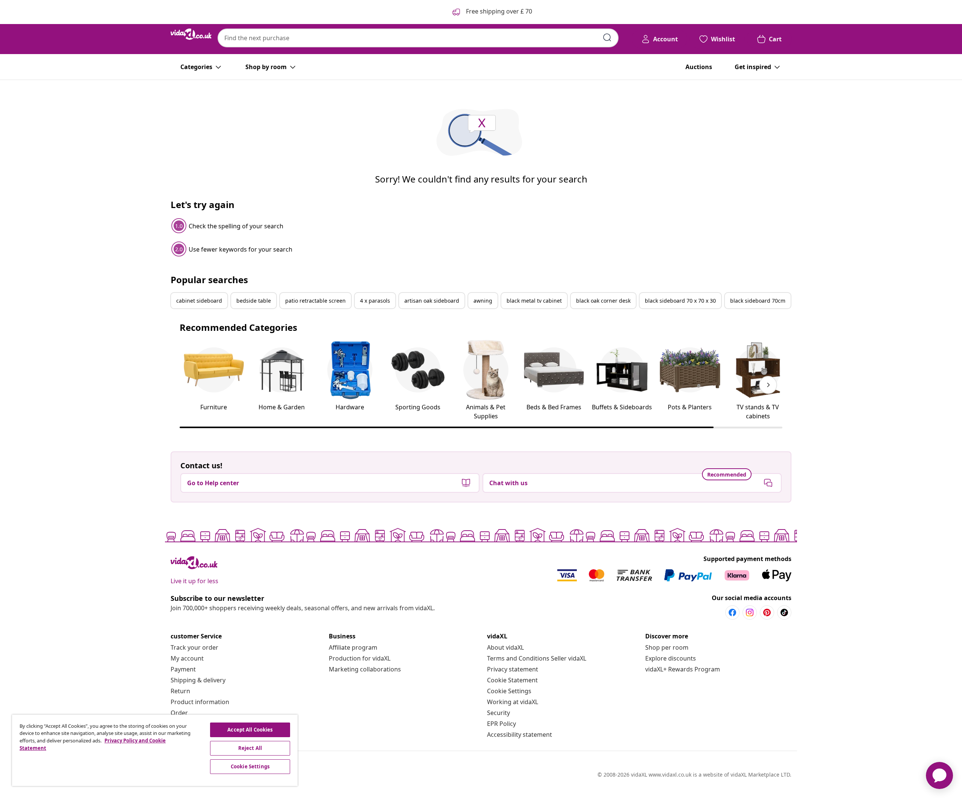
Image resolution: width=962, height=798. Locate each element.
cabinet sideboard (199, 300)
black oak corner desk (603, 300)
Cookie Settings (509, 691)
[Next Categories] (768, 385)
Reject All (250, 748)
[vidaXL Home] (191, 34)
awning (482, 300)
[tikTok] (784, 612)
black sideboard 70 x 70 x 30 (680, 300)
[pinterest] (767, 612)
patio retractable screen (315, 300)
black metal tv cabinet (534, 300)
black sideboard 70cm (757, 300)
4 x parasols (375, 300)
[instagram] (749, 612)
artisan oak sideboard (431, 300)
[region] (155, 750)
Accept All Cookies (249, 729)
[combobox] (418, 38)
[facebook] (732, 612)
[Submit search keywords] (607, 38)
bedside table (253, 300)
